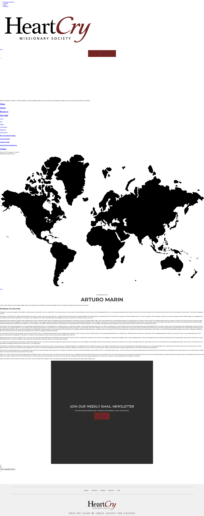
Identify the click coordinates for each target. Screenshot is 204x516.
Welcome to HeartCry (8, 2)
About (86, 490)
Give (1, 49)
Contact (111, 490)
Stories (5, 5)
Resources (5, 6)
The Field (5, 3)
